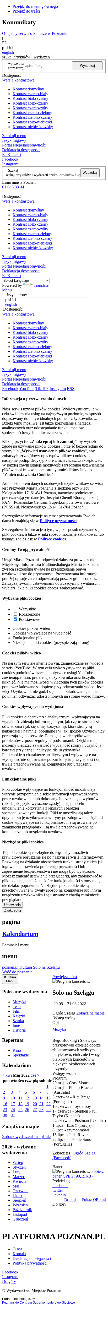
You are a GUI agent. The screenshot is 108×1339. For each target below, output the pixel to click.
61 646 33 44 (13, 187)
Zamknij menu (14, 135)
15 (48, 1098)
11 (20, 1098)
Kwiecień (21, 1181)
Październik (22, 1209)
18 (20, 1104)
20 (35, 1104)
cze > (35, 1075)
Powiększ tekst (64, 976)
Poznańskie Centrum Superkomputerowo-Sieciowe (38, 1302)
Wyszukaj (87, 66)
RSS (70, 388)
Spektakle (21, 1055)
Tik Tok (41, 388)
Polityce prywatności (58, 520)
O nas (17, 1249)
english (8, 52)
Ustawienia (12, 905)
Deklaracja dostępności (32, 1258)
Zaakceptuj (12, 910)
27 (35, 1109)
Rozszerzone (29, 614)
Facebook (10, 159)
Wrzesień (20, 1205)
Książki (19, 1016)
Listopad (20, 1214)
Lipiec (18, 1195)
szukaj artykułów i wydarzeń (27, 175)
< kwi (7, 1075)
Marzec (19, 1176)
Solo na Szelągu (46, 967)
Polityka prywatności (30, 1263)
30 (5, 1115)
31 (13, 1115)
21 (41, 1104)
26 (27, 1109)
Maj (16, 1186)
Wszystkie (27, 609)
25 (20, 1109)
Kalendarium (20, 933)
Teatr (17, 1006)
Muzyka (19, 1002)
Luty (16, 1172)
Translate (41, 285)
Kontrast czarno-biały (30, 93)
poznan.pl (10, 967)
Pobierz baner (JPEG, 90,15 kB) (78, 1173)
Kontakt (19, 1253)
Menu (7, 290)
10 (13, 1098)
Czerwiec (20, 1191)
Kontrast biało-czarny (30, 98)
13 (35, 1098)
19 (27, 1104)
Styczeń (19, 1167)
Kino (17, 1050)
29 (48, 1109)
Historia (19, 1030)
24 (13, 1109)
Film (16, 1011)
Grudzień (20, 1219)
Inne (16, 1025)
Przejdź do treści (26, 11)
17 (13, 1104)
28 (41, 1109)
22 (48, 1104)
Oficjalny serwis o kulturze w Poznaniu (34, 33)
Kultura (25, 967)
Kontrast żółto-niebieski (32, 122)
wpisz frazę (20, 65)
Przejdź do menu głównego (35, 6)
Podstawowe (29, 619)
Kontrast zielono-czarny (32, 117)
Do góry (59, 1204)
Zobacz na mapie (90, 1013)
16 (5, 1104)
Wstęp (18, 1162)
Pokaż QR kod (94, 1199)
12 (27, 1098)
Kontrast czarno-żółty (30, 108)
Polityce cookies (52, 539)
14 (41, 1098)
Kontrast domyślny (28, 89)
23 (5, 1109)
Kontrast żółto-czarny (30, 103)
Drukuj (70, 1199)
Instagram (10, 164)
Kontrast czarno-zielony (32, 112)
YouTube (26, 388)
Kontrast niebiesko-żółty (33, 126)
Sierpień (19, 1200)
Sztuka (18, 1020)
